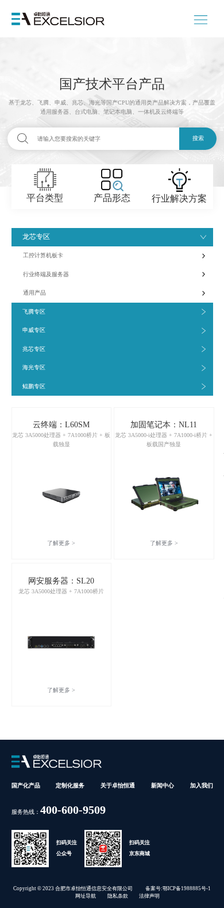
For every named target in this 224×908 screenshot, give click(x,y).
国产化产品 (25, 785)
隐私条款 (117, 896)
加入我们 (201, 785)
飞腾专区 (33, 311)
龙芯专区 (36, 237)
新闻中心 (162, 785)
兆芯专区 (33, 349)
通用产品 (34, 292)
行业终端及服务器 (46, 274)
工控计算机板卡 (43, 255)
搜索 (198, 138)
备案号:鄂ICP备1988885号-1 (178, 888)
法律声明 (149, 896)
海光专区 (33, 367)
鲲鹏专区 (33, 386)
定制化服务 (70, 785)
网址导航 (85, 896)
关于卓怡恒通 (118, 785)
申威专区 (33, 330)
